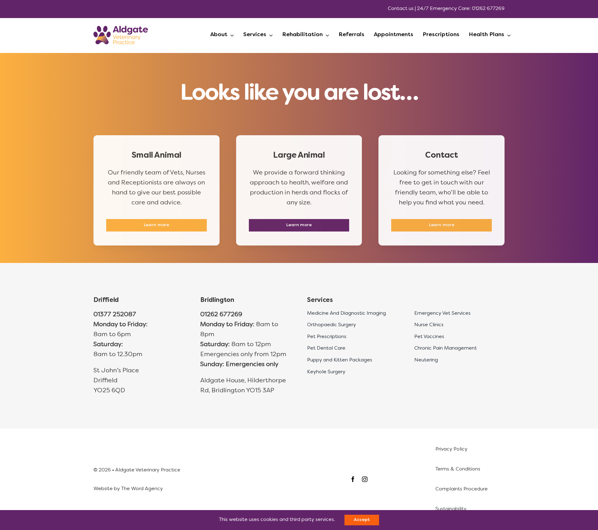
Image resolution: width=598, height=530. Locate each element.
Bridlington (217, 300)
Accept (361, 520)
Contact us (401, 8)
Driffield (106, 300)
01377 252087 (114, 315)
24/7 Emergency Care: (444, 8)
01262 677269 (488, 8)
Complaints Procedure (461, 489)
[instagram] (365, 479)
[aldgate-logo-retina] (120, 29)
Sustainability (451, 509)
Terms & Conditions (457, 469)
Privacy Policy (451, 449)
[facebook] (353, 479)
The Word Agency (142, 488)
